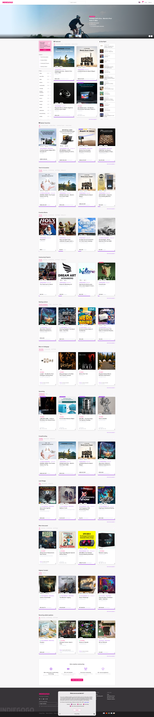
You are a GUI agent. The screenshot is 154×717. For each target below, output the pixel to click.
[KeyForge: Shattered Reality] (106, 495)
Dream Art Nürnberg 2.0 (65, 284)
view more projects (93, 119)
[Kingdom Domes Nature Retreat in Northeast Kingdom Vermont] (106, 361)
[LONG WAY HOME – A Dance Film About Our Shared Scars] (47, 405)
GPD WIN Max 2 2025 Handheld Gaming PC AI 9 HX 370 (66, 151)
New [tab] (47, 393)
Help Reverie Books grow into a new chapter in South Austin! (86, 286)
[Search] (70, 2)
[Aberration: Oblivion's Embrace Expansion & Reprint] (47, 316)
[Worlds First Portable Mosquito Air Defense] (87, 137)
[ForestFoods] (106, 271)
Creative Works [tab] (67, 44)
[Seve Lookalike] (106, 405)
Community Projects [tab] (60, 125)
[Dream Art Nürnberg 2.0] (67, 271)
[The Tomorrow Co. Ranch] (47, 271)
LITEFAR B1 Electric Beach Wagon (86, 71)
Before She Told (83, 374)
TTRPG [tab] (50, 304)
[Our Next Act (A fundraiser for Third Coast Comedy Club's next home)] (87, 226)
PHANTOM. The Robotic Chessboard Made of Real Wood (106, 151)
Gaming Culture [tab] (75, 44)
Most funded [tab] (46, 438)
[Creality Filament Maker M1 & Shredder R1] (47, 137)
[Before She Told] (87, 361)
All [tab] (54, 44)
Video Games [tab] (55, 304)
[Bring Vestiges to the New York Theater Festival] (67, 361)
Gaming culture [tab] (68, 125)
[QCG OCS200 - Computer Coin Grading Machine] (106, 182)
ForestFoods (102, 284)
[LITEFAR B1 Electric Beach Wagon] (87, 56)
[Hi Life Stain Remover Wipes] (67, 405)
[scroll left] (149, 36)
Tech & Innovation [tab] (59, 44)
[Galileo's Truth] (67, 495)
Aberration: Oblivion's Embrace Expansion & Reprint (45, 330)
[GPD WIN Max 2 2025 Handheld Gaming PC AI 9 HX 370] (67, 137)
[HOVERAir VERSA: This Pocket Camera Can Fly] (47, 182)
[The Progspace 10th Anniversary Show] (87, 495)
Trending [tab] (41, 438)
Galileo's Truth (63, 508)
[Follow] (60, 370)
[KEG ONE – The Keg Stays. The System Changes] (87, 405)
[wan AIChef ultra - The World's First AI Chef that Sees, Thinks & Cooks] (87, 93)
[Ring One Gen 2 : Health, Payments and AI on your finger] (64, 93)
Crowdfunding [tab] (51, 170)
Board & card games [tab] (43, 304)
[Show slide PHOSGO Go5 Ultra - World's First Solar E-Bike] (78, 36)
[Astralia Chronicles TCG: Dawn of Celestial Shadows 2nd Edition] (106, 316)
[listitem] (45, 73)
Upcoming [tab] (45, 170)
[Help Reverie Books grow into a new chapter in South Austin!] (87, 271)
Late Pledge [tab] (57, 170)
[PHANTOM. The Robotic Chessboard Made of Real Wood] (106, 137)
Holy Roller (42, 239)
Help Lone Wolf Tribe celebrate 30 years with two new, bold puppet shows (67, 241)
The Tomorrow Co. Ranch (46, 284)
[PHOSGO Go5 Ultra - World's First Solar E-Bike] (64, 56)
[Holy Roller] (47, 226)
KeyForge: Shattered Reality (106, 508)
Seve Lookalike (103, 418)
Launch (44, 49)
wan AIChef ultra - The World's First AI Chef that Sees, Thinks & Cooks (86, 109)
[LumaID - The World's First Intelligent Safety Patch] (47, 361)
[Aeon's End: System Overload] (47, 495)
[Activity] (142, 2)
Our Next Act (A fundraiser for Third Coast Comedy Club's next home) (86, 241)
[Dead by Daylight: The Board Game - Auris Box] (67, 316)
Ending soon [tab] (63, 170)
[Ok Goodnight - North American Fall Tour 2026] (106, 226)
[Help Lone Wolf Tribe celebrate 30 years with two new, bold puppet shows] (67, 226)
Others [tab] (60, 304)
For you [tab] (40, 170)
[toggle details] (74, 80)
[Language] (139, 2)
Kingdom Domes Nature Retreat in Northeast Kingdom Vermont (105, 375)
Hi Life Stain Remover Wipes (66, 418)
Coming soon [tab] (42, 393)
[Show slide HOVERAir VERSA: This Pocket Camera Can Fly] (72, 36)
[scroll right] (152, 36)
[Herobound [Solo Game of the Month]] (87, 316)
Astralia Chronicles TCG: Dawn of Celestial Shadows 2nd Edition (106, 330)
